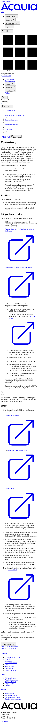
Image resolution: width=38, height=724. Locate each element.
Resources (9, 20)
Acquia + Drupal (10, 682)
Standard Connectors (11, 120)
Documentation (10, 81)
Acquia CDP (6, 76)
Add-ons (7, 93)
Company (4, 653)
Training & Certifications (13, 699)
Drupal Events (9, 683)
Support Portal (9, 693)
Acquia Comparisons (11, 680)
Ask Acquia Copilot (9, 644)
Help (5, 98)
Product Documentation (12, 697)
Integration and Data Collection (15, 115)
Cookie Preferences (11, 670)
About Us (8, 659)
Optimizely (8, 129)
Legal (7, 664)
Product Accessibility (11, 695)
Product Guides (10, 16)
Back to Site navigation (8, 648)
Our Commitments (11, 663)
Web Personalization (11, 125)
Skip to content (5, 2)
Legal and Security (11, 23)
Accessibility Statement (12, 657)
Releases (8, 84)
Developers (9, 87)
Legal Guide (9, 91)
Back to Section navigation (9, 646)
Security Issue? (9, 666)
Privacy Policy (9, 668)
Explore (3, 674)
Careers (7, 685)
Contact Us (4, 721)
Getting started (9, 79)
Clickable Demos (10, 678)
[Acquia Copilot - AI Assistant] (3, 31)
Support (8, 27)
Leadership (8, 661)
